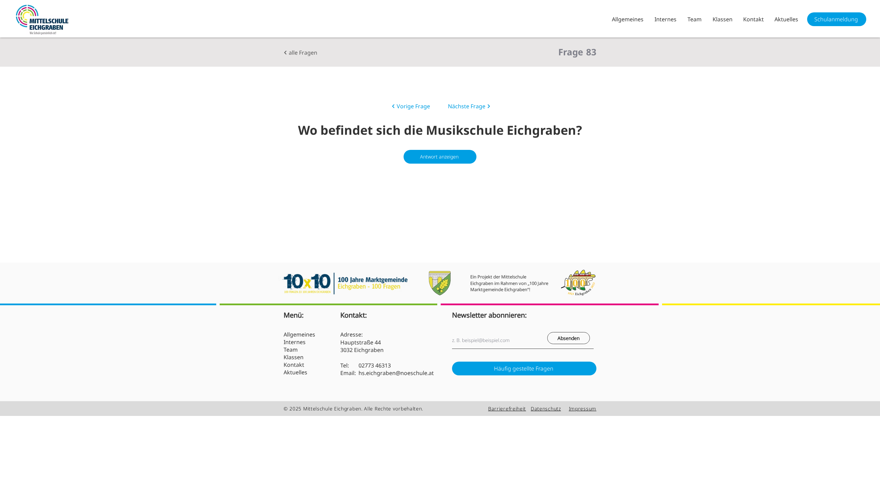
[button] (665, 19)
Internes (295, 342)
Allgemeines (299, 334)
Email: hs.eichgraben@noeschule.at (387, 373)
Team (291, 349)
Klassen (294, 357)
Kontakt (294, 364)
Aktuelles (295, 372)
